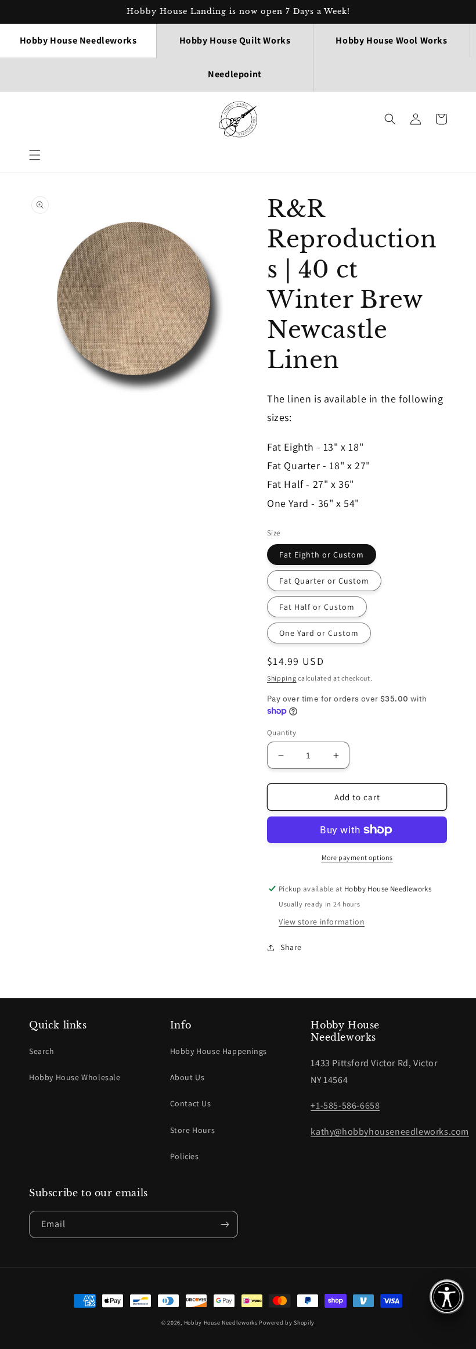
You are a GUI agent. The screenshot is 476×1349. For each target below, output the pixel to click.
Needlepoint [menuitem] (235, 74)
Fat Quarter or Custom (324, 580)
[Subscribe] (224, 1224)
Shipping (282, 678)
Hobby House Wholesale (75, 1077)
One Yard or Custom (319, 633)
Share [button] (291, 947)
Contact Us (190, 1103)
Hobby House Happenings (218, 1051)
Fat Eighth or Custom (321, 554)
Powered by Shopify (287, 1322)
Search (42, 1051)
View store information (322, 921)
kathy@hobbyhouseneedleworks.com (390, 1131)
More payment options (357, 857)
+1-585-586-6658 (345, 1105)
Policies (184, 1156)
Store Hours (192, 1130)
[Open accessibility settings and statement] (447, 1296)
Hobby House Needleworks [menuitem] (78, 40)
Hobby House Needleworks (221, 1322)
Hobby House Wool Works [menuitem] (391, 40)
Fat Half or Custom (317, 607)
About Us (187, 1077)
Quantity (281, 733)
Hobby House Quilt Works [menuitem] (235, 40)
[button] (35, 155)
